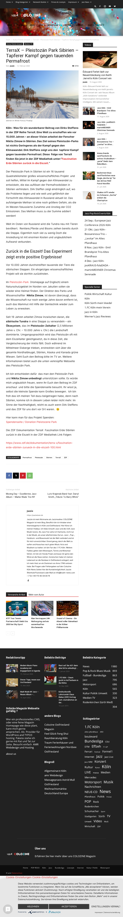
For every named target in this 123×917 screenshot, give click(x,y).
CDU (107, 741)
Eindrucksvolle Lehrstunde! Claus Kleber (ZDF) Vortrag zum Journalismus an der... (68, 697)
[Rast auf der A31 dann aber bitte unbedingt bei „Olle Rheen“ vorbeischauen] (50, 668)
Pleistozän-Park (19, 282)
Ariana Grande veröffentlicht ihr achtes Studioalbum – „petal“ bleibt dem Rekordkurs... (106, 158)
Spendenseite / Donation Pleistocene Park (31, 421)
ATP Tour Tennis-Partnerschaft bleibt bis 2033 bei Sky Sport (17, 621)
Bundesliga (53, 25)
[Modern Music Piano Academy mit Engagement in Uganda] (12, 668)
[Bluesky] (114, 6)
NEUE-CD (91, 791)
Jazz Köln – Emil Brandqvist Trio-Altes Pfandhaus (106, 110)
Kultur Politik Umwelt (21, 39)
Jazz (41, 25)
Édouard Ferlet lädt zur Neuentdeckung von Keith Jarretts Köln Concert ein (97, 75)
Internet (79, 25)
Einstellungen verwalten (106, 906)
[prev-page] (8, 633)
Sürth (102, 816)
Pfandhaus (90, 796)
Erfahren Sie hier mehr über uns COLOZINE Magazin (65, 856)
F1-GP (105, 747)
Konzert (100, 761)
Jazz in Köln (91, 312)
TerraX (58, 457)
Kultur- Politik (95, 25)
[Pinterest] (23, 476)
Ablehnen (33, 906)
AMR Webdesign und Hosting (22, 746)
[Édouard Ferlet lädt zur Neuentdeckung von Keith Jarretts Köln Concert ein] (100, 59)
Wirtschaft (90, 826)
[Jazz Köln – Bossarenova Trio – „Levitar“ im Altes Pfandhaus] (89, 142)
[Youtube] (110, 6)
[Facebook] (100, 6)
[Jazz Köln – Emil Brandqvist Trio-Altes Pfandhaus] (89, 111)
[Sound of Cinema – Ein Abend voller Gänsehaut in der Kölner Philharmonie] (68, 608)
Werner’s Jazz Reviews (98, 316)
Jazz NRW (88, 762)
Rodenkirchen (92, 806)
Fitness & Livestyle (58, 2)
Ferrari (88, 751)
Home (8, 2)
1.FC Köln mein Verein (97, 307)
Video (98, 821)
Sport (103, 811)
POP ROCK (21, 25)
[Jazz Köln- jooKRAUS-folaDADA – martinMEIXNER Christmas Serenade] (89, 125)
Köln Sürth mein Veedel (98, 303)
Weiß (106, 821)
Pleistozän (39, 457)
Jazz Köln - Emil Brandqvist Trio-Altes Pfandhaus (98, 252)
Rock (96, 801)
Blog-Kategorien (22, 2)
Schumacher (92, 811)
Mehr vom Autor (36, 595)
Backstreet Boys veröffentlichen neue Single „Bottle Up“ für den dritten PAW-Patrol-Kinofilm (106, 178)
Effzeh (96, 746)
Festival (97, 752)
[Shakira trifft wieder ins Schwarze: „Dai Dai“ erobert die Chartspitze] (89, 195)
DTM (87, 746)
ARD (101, 732)
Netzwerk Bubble (39, 2)
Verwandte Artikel (16, 595)
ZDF (65, 457)
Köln (32, 25)
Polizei (109, 797)
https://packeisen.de (35, 515)
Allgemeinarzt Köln (55, 771)
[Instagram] (105, 6)
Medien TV (28, 44)
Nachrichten (93, 786)
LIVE (88, 772)
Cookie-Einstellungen (19, 877)
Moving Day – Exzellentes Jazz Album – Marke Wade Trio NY (21, 495)
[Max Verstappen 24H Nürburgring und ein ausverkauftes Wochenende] (42, 608)
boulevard (91, 736)
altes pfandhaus (91, 732)
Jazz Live (109, 756)
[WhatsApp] (30, 476)
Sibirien (49, 457)
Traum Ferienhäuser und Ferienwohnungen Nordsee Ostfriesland (60, 747)
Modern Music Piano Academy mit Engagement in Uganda (30, 668)
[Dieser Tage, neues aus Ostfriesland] (12, 682)
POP (88, 801)
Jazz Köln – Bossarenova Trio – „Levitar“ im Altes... (105, 142)
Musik (108, 782)
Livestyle (67, 25)
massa (96, 772)
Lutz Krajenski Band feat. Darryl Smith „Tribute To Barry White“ (63, 495)
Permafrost (27, 457)
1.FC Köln (92, 726)
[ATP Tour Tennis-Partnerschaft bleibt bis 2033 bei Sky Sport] (17, 608)
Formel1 (107, 751)
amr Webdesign (53, 775)
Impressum (72, 2)
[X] (16, 476)
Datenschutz (17, 873)
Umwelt (88, 821)
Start (8, 39)
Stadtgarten (90, 816)
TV (108, 816)
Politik (101, 796)
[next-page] (13, 633)
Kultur (89, 767)
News (105, 791)
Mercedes (90, 777)
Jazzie (12, 66)
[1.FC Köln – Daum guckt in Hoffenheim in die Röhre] (50, 680)
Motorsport (13, 32)
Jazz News (85, 2)
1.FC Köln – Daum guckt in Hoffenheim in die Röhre (68, 680)
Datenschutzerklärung (112, 912)
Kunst (97, 767)
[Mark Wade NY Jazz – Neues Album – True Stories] (12, 694)
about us (11, 753)
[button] (95, 6)
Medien (105, 772)
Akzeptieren (69, 906)
